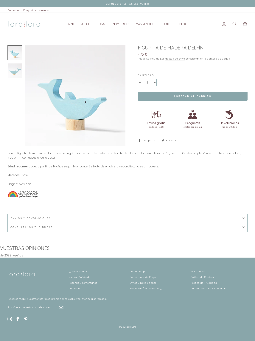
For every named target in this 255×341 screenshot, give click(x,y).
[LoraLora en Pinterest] (26, 319)
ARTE (71, 24)
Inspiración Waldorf (80, 276)
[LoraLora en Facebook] (17, 319)
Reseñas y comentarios (83, 282)
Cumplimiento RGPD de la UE (208, 288)
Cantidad (146, 75)
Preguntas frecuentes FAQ (145, 288)
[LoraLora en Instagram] (9, 319)
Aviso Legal (198, 271)
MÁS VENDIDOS (146, 24)
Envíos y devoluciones (30, 218)
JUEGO (85, 24)
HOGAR (102, 24)
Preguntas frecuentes (36, 10)
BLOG (183, 24)
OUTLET (168, 24)
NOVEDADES (121, 24)
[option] (127, 3)
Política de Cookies (202, 276)
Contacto (13, 10)
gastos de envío (175, 58)
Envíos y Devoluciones (143, 282)
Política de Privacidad (204, 282)
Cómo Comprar (139, 271)
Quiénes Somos (78, 271)
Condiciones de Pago (143, 276)
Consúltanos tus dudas (31, 227)
